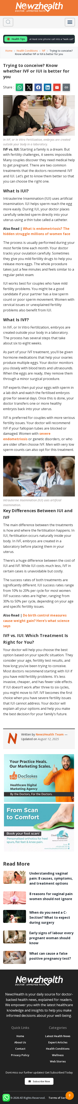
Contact (20, 1048)
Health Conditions (27, 50)
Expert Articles (57, 1042)
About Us (20, 1042)
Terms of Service (59, 1098)
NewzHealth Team (50, 734)
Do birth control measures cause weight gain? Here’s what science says (36, 620)
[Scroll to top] (70, 1095)
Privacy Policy (20, 1055)
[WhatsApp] (6, 1098)
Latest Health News (57, 1036)
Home (8, 50)
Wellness (58, 1055)
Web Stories (58, 1061)
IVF (43, 50)
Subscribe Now (41, 1081)
